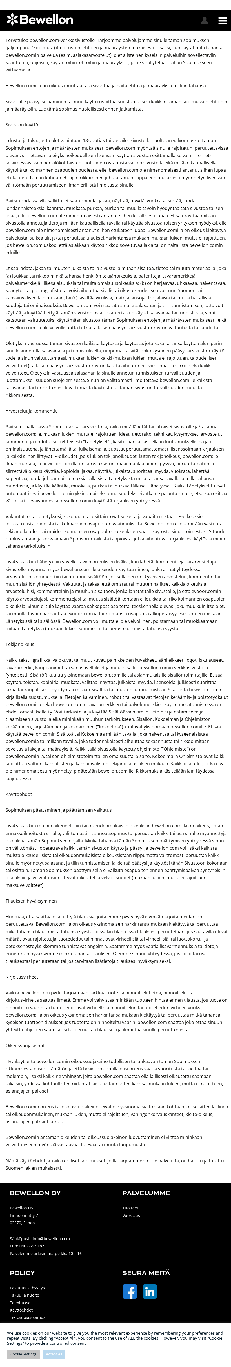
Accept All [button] (54, 1354)
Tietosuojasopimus (27, 1317)
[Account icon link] (205, 21)
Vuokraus (131, 1215)
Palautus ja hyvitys (27, 1287)
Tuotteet (130, 1208)
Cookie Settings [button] (23, 1354)
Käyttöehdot (21, 1310)
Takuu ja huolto (24, 1295)
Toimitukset (21, 1302)
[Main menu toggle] (222, 20)
